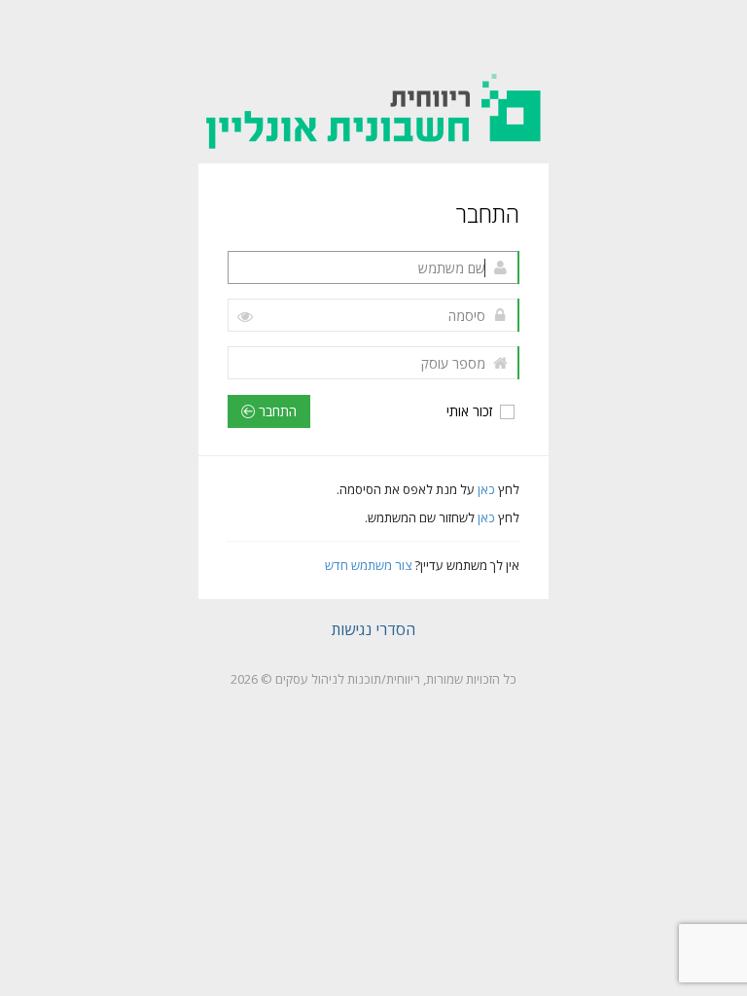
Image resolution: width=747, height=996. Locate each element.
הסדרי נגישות (373, 629)
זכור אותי (471, 411)
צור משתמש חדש (368, 565)
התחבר (276, 411)
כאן (485, 489)
